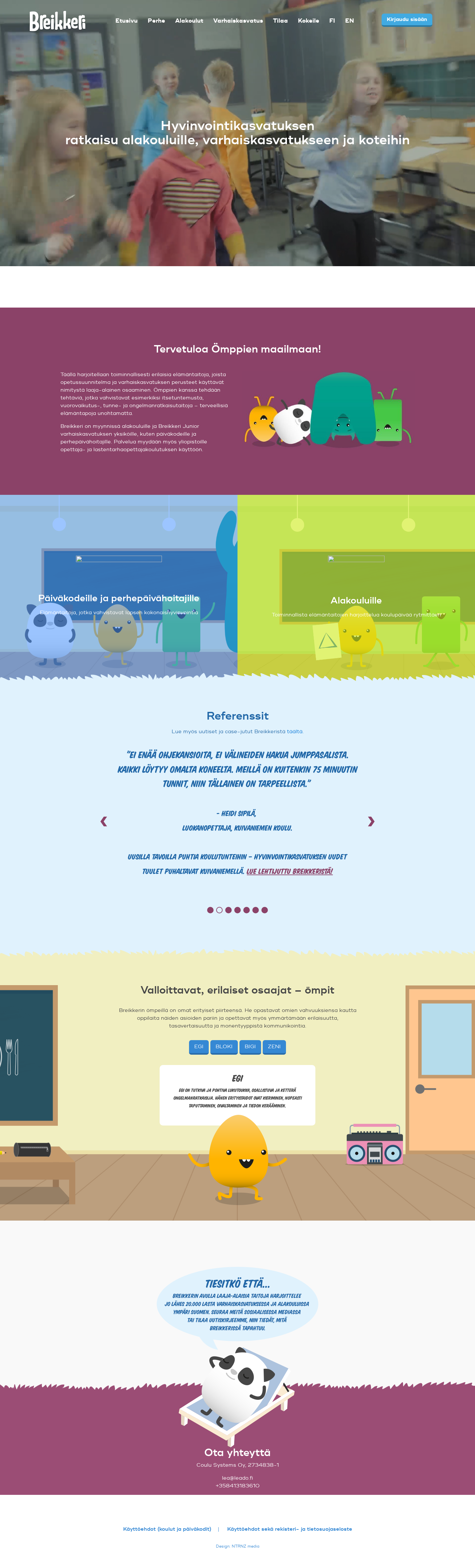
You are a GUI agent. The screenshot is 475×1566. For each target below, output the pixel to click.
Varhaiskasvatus (238, 21)
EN (349, 21)
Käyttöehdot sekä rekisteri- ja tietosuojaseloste (289, 1529)
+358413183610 (237, 1486)
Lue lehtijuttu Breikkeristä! (290, 870)
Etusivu (126, 21)
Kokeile (308, 21)
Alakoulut (189, 21)
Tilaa (280, 21)
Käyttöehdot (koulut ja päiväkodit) (167, 1529)
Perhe (156, 21)
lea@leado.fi (237, 1478)
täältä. (295, 731)
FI (332, 21)
